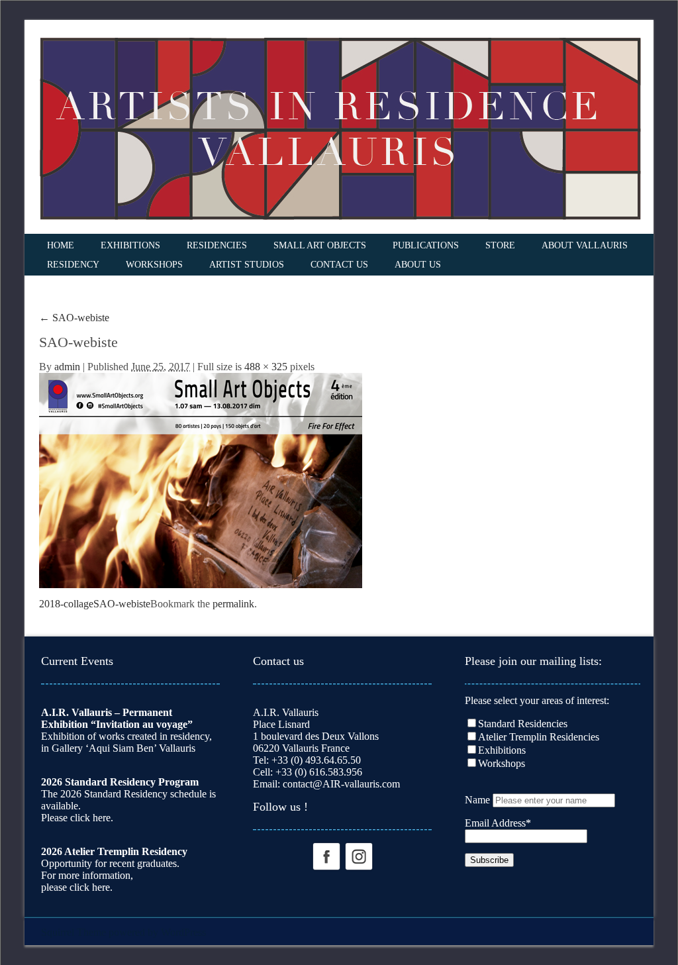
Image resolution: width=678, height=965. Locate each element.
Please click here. (77, 817)
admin (67, 366)
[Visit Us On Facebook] (326, 855)
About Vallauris (585, 245)
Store (500, 245)
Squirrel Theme (73, 932)
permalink (233, 603)
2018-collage (66, 603)
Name (477, 799)
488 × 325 (265, 366)
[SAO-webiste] (200, 479)
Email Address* (498, 823)
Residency (73, 265)
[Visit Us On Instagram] (358, 855)
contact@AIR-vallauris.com (341, 783)
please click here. (77, 887)
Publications (426, 245)
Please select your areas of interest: (537, 700)
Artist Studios (246, 265)
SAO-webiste (74, 317)
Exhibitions (130, 245)
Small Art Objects (319, 245)
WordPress (183, 932)
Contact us (339, 265)
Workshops (154, 265)
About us (418, 265)
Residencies (217, 245)
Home (60, 245)
